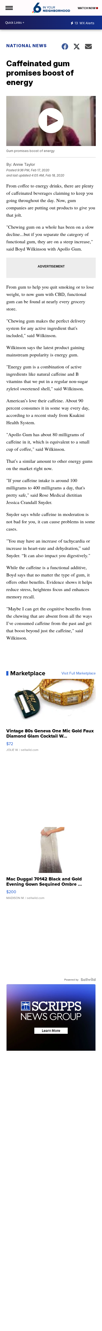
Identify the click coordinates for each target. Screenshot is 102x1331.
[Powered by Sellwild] (88, 979)
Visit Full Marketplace (78, 673)
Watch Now (87, 8)
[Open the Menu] (9, 7)
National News (26, 45)
